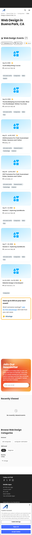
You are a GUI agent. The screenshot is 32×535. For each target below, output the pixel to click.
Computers (21, 13)
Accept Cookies (16, 531)
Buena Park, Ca (11, 13)
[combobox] (7, 43)
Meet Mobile (6, 494)
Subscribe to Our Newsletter (11, 502)
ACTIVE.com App (8, 487)
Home (3, 13)
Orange (5, 461)
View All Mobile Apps (9, 496)
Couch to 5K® (7, 489)
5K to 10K (5, 492)
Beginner (10, 450)
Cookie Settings (16, 522)
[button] (18, 43)
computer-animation (21, 442)
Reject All (16, 527)
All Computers (6, 442)
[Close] (30, 505)
